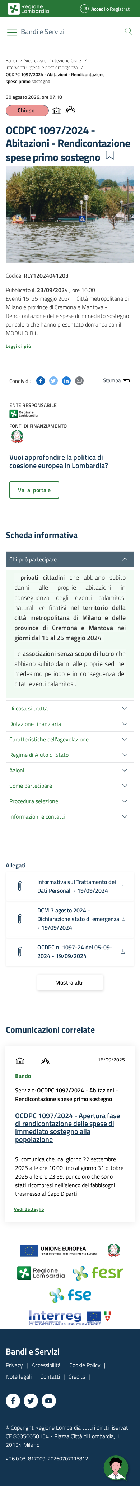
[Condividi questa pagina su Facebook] (40, 380)
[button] (127, 30)
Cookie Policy (85, 1365)
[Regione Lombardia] (28, 413)
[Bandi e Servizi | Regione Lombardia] (28, 9)
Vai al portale (34, 490)
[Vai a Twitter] (31, 1401)
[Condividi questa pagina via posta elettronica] (79, 380)
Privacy (14, 1365)
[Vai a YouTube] (49, 1401)
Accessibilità (46, 1365)
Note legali (19, 1376)
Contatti (50, 1376)
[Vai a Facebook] (13, 1401)
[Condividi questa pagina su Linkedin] (66, 380)
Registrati (120, 9)
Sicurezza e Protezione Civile (52, 60)
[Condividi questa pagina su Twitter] (53, 380)
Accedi (98, 9)
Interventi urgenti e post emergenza (42, 67)
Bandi (11, 60)
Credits (77, 1376)
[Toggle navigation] (12, 32)
